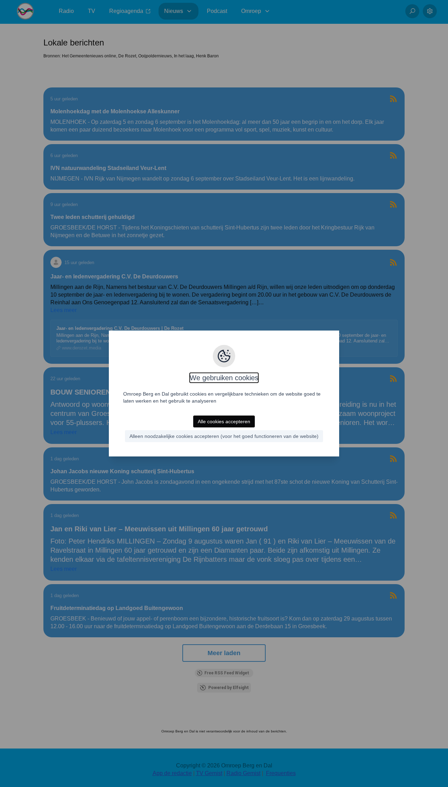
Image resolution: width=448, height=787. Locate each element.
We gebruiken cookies (224, 378)
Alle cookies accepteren (224, 421)
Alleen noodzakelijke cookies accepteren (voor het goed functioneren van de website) (224, 436)
